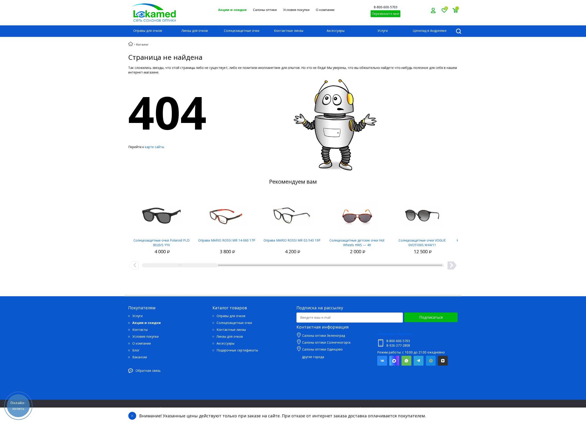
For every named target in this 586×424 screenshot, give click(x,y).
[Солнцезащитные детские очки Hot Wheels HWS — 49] (357, 214)
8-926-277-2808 (398, 345)
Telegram (418, 361)
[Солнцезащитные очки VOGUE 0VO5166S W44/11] (422, 214)
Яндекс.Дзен (443, 361)
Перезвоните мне (385, 13)
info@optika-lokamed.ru (395, 334)
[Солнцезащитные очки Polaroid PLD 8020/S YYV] (161, 214)
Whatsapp (406, 361)
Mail (431, 361)
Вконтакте (382, 361)
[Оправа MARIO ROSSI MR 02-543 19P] (291, 214)
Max (394, 361)
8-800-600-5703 (385, 7)
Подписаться (431, 317)
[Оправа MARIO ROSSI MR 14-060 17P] (226, 214)
